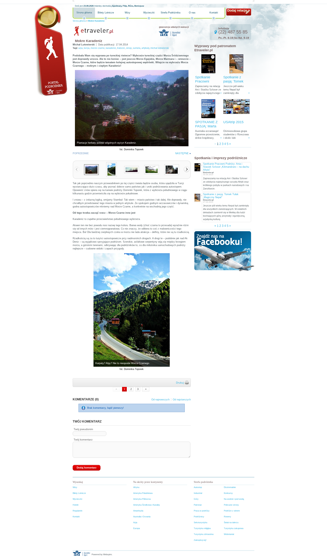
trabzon (121, 48)
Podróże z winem (232, 511)
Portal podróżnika (50, 50)
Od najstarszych (182, 399)
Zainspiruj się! (200, 540)
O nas (192, 12)
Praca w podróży (201, 511)
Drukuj (180, 382)
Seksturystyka (200, 522)
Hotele (76, 505)
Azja (135, 522)
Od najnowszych (160, 399)
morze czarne (98, 48)
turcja (87, 48)
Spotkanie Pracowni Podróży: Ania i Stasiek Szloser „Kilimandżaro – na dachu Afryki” (226, 166)
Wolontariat (229, 534)
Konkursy (228, 493)
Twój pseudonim (83, 429)
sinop (129, 48)
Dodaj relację (237, 10)
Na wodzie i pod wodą (234, 499)
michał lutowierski (159, 48)
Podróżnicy (199, 516)
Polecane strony (231, 505)
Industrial (198, 493)
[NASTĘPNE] (186, 169)
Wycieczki (149, 12)
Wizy (127, 12)
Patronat (198, 505)
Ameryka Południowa (143, 493)
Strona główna (84, 12)
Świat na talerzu (231, 522)
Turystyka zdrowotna (203, 534)
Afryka (136, 487)
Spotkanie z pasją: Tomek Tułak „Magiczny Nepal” (220, 196)
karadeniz (111, 48)
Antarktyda (138, 511)
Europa (136, 528)
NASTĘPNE (182, 153)
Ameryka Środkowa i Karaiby (146, 505)
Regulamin (77, 511)
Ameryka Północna (142, 499)
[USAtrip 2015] (236, 109)
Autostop (198, 487)
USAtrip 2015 (233, 122)
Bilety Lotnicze (106, 12)
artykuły (145, 48)
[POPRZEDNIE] (77, 169)
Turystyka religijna (202, 528)
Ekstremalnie (230, 487)
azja (80, 48)
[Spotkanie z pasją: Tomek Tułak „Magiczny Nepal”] (236, 64)
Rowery (227, 516)
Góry (196, 499)
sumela (136, 48)
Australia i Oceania (141, 516)
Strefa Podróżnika (170, 12)
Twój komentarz (83, 439)
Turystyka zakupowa (233, 528)
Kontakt (213, 12)
